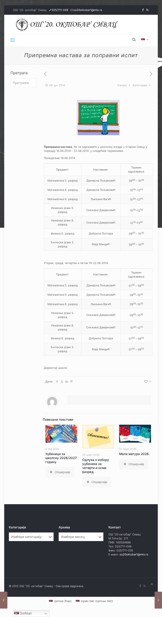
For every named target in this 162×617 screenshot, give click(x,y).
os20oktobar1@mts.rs (87, 10)
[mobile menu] (12, 40)
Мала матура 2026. (134, 454)
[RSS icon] (147, 10)
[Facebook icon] (142, 10)
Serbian (25, 613)
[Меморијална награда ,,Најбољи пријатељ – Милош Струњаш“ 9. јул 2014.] (158, 600)
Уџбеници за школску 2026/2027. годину (61, 458)
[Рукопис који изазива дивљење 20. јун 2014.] (3, 600)
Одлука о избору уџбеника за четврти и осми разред (95, 466)
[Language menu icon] (144, 39)
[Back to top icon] (151, 584)
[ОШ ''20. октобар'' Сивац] (68, 24)
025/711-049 (60, 10)
